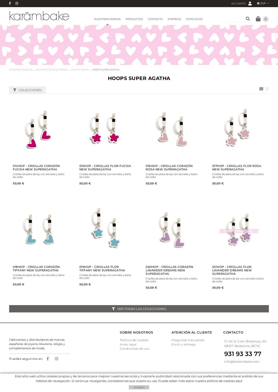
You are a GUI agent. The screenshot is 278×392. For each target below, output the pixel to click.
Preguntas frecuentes (188, 340)
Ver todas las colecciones (141, 309)
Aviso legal (128, 344)
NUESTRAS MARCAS (20, 69)
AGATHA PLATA (80, 69)
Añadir (50, 130)
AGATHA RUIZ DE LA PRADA (52, 69)
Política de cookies (134, 340)
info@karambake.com (242, 362)
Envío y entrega (184, 344)
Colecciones (30, 90)
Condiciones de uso (134, 348)
